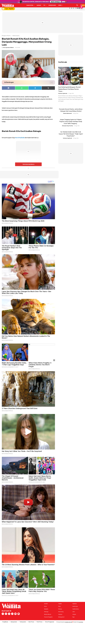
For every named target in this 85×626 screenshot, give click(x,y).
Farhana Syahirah (62, 93)
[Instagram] (71, 8)
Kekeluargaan (16, 35)
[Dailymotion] (79, 8)
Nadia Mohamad (67, 113)
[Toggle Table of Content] (50, 82)
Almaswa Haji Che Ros (67, 125)
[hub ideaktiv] (81, 4)
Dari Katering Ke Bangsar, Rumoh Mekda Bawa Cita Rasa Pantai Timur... (69, 89)
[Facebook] (70, 8)
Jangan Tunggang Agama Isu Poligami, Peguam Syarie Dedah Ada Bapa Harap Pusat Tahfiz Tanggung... (70, 121)
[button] (77, 5)
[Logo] (8, 5)
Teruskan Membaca (28, 164)
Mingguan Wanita (6, 35)
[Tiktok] (75, 8)
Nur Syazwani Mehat (8, 47)
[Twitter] (73, 8)
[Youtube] (77, 8)
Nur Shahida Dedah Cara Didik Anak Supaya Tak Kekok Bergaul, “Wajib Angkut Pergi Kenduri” (71, 134)
